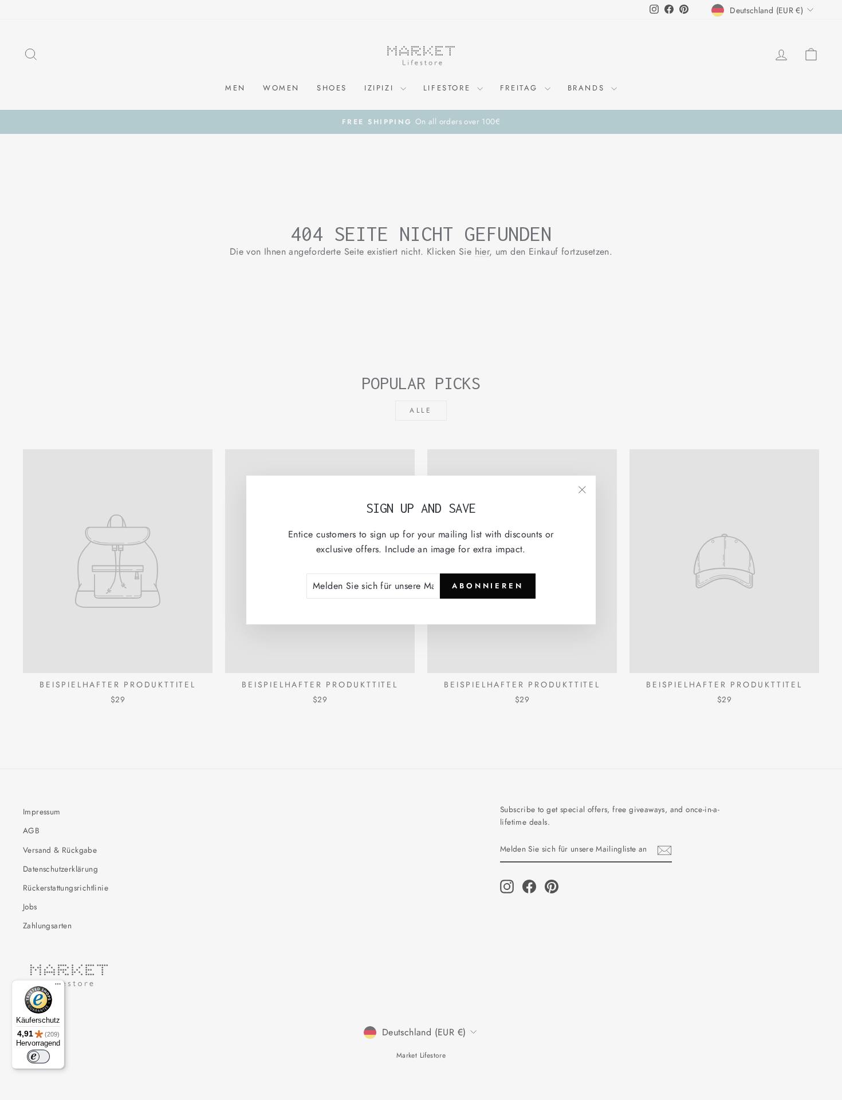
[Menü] (58, 987)
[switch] (38, 1056)
